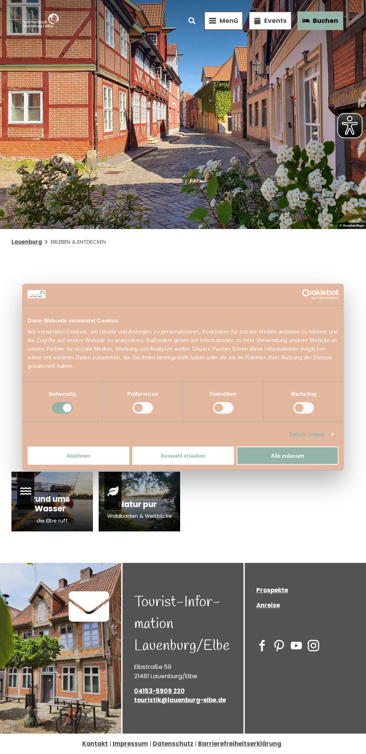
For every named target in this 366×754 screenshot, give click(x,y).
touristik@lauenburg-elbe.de (180, 700)
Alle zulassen (287, 456)
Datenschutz (173, 743)
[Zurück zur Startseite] (41, 20)
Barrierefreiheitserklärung (239, 743)
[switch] (143, 407)
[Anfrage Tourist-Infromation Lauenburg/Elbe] (89, 608)
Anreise (268, 605)
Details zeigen (307, 434)
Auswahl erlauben (183, 456)
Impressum (130, 743)
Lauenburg (26, 241)
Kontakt (95, 743)
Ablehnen (78, 456)
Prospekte (272, 590)
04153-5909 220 (159, 691)
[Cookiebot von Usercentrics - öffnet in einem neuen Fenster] (307, 294)
